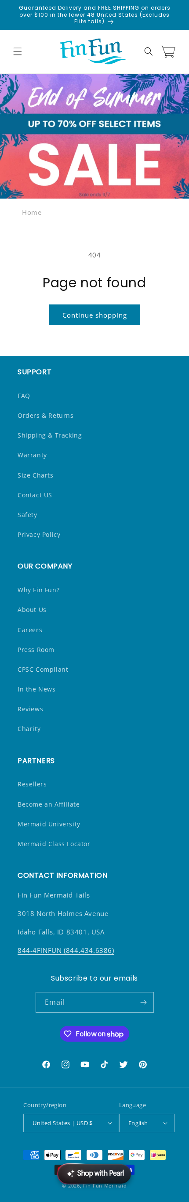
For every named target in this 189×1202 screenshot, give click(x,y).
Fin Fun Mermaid (105, 1185)
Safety (27, 514)
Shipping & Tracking (50, 435)
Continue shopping (94, 315)
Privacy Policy (39, 534)
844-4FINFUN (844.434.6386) (66, 950)
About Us (32, 609)
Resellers (32, 784)
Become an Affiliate (49, 804)
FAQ (24, 395)
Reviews (30, 709)
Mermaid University (49, 824)
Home (31, 212)
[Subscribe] (143, 1002)
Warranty (32, 455)
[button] (17, 51)
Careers (30, 630)
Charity (29, 728)
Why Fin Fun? (38, 590)
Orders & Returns (46, 415)
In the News (37, 689)
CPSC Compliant (43, 669)
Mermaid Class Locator (54, 844)
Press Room (36, 649)
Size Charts (36, 475)
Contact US (35, 495)
